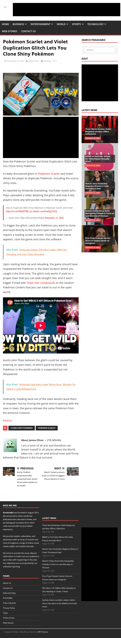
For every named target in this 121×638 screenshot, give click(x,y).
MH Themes (43, 632)
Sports (76, 24)
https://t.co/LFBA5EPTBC (17, 211)
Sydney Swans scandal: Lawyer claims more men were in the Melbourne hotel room (59, 603)
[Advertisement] (66, 9)
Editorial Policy (9, 593)
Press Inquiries (9, 603)
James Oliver (33, 61)
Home (5, 24)
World (61, 24)
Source (7, 420)
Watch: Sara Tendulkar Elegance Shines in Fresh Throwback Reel (97, 186)
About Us (7, 583)
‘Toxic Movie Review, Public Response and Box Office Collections (98, 131)
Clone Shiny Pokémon (22, 428)
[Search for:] (99, 49)
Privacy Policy (9, 608)
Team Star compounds (41, 283)
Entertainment (40, 24)
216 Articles (54, 440)
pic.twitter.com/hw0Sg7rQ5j (43, 211)
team (14, 519)
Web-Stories (9, 31)
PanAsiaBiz (8, 512)
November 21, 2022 (54, 217)
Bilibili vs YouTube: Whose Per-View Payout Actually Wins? (97, 159)
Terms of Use (8, 617)
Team (5, 613)
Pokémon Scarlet (49, 173)
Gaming (47, 61)
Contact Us (28, 31)
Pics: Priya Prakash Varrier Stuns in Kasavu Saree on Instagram (97, 240)
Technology (95, 24)
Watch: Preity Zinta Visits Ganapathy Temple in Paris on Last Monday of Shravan (99, 213)
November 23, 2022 (15, 61)
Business (18, 24)
